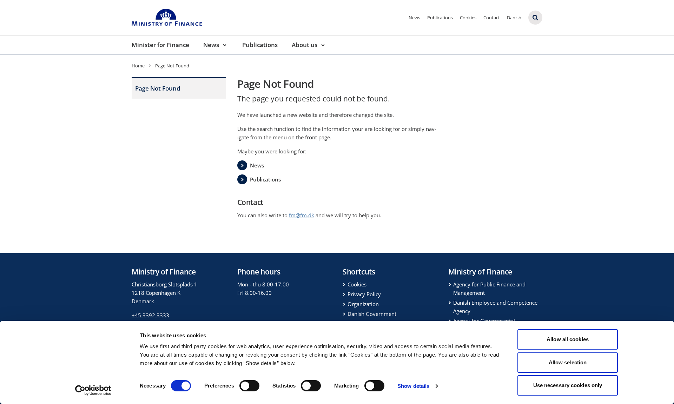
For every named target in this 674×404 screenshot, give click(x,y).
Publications (440, 17)
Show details (413, 386)
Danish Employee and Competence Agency (495, 306)
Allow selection (568, 362)
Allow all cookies (568, 339)
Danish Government (372, 313)
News (414, 17)
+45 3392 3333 (150, 315)
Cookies (468, 17)
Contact (491, 17)
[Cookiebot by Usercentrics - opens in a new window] (93, 390)
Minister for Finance (160, 45)
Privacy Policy (364, 294)
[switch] (249, 385)
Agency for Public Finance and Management (489, 288)
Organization (363, 303)
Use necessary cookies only (567, 385)
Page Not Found (157, 88)
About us (304, 45)
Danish (514, 17)
